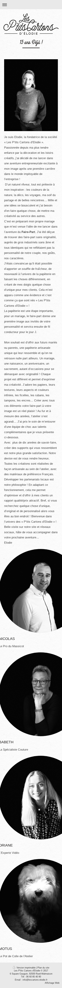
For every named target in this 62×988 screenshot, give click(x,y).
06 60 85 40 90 (33, 977)
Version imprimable (26, 968)
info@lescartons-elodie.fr (35, 980)
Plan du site (43, 968)
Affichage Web (52, 983)
